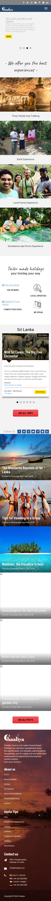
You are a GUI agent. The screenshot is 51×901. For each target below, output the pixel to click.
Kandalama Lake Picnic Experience (25, 246)
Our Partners (9, 789)
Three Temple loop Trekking (25, 116)
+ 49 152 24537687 (20, 879)
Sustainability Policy (12, 798)
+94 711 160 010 (19, 875)
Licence (7, 803)
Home (6, 774)
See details (40, 392)
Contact (7, 784)
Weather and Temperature (14, 822)
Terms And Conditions (12, 794)
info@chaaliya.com (17, 868)
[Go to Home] (7, 8)
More (9, 36)
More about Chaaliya (12, 762)
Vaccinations (9, 846)
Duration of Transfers (12, 836)
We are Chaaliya (10, 779)
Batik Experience (25, 159)
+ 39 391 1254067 (19, 882)
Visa (5, 817)
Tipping (7, 827)
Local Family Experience (25, 202)
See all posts (25, 719)
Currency (7, 831)
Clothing (7, 841)
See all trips (25, 413)
